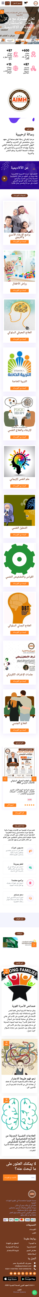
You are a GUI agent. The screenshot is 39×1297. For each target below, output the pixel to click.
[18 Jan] (20, 985)
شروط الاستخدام (13, 1250)
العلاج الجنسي (19, 724)
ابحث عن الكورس (19, 33)
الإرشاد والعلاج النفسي (19, 431)
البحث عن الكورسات (19, 241)
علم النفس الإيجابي (20, 480)
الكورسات (32, 1229)
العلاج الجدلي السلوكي (19, 626)
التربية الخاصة (19, 382)
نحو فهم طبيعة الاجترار (23, 1079)
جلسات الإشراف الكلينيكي (19, 675)
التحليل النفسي (19, 528)
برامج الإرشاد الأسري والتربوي (19, 236)
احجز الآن (10, 805)
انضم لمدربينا (31, 1247)
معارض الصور (31, 1250)
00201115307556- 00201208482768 (18, 1269)
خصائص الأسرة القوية (24, 1006)
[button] (16, 3)
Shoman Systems (19, 1292)
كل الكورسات (19, 813)
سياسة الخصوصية (12, 1247)
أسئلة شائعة (32, 1254)
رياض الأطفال (19, 284)
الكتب (34, 1233)
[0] (25, 3)
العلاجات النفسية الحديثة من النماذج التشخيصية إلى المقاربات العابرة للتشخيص (21, 1139)
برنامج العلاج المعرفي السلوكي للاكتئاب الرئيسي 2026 (22, 782)
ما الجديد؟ (32, 1243)
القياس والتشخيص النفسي (20, 577)
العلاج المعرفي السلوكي (19, 333)
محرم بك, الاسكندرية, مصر (22, 1263)
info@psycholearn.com (23, 1266)
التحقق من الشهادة (12, 1243)
